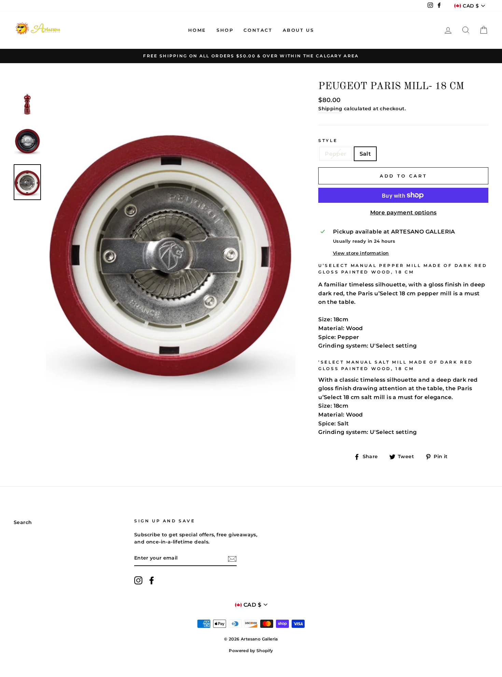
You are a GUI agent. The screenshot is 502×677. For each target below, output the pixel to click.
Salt (365, 154)
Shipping (330, 108)
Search (23, 522)
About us (298, 30)
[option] (251, 56)
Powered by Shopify (251, 650)
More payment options (403, 212)
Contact (257, 30)
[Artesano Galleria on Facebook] (152, 580)
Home (197, 30)
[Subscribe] (232, 558)
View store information (361, 253)
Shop (225, 30)
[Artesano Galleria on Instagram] (138, 580)
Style (327, 140)
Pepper (335, 154)
